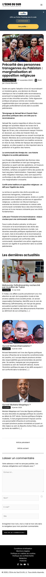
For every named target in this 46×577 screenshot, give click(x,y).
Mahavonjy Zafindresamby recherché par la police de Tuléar (21, 286)
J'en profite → (23, 26)
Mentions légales (23, 551)
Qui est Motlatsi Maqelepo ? (16, 404)
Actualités (9, 80)
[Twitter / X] (28, 564)
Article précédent (23, 442)
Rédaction (23, 558)
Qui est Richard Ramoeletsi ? (16, 346)
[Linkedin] (21, 564)
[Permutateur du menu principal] (41, 4)
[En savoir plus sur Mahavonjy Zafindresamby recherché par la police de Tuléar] (23, 271)
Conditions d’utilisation (23, 549)
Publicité (23, 561)
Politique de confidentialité (23, 556)
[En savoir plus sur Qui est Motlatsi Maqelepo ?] (23, 390)
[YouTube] (25, 564)
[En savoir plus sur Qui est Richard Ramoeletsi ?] (23, 332)
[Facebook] (18, 564)
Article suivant (23, 448)
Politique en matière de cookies (23, 553)
